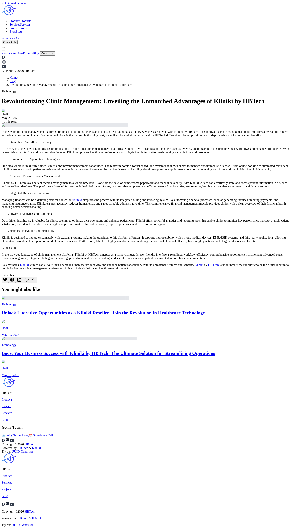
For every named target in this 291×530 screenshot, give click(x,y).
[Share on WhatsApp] (26, 280)
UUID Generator (22, 451)
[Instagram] (7, 504)
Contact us (47, 53)
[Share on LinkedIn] (19, 280)
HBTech (213, 264)
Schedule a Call (11, 38)
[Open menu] (3, 47)
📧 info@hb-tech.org (15, 435)
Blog (36, 53)
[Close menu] (3, 50)
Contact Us (9, 42)
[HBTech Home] (145, 10)
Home (13, 77)
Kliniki (77, 200)
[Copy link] (33, 280)
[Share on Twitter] (5, 280)
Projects (28, 53)
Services (17, 53)
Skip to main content (14, 3)
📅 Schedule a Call (41, 435)
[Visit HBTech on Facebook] (3, 57)
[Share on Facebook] (12, 280)
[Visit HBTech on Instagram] (4, 63)
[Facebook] (3, 504)
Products (7, 53)
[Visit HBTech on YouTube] (4, 67)
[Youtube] (12, 504)
